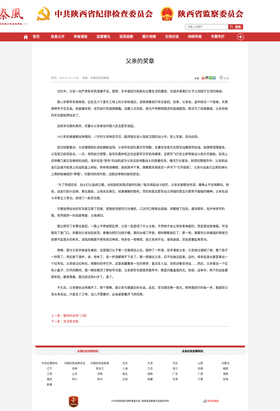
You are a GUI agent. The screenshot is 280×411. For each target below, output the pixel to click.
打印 (226, 78)
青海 (225, 379)
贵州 (99, 379)
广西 (200, 373)
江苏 (150, 368)
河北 (175, 363)
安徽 (200, 368)
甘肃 (175, 379)
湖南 (150, 373)
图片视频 (149, 37)
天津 (150, 363)
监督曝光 (103, 37)
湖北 (125, 373)
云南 (125, 379)
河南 (99, 373)
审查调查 (80, 37)
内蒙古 (226, 363)
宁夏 (200, 379)
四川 (74, 379)
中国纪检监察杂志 (74, 363)
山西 (200, 363)
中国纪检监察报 (99, 363)
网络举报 (195, 37)
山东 (74, 373)
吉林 (74, 368)
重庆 (49, 379)
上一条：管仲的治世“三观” (69, 315)
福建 (225, 368)
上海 (125, 368)
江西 (49, 373)
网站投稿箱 (213, 401)
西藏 (150, 379)
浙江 (175, 368)
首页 (36, 37)
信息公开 (58, 37)
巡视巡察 (126, 37)
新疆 (49, 384)
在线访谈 (172, 37)
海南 (225, 373)
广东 (175, 373)
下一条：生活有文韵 (64, 321)
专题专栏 (218, 37)
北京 (125, 363)
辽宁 (49, 368)
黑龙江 (100, 368)
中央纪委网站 (50, 363)
